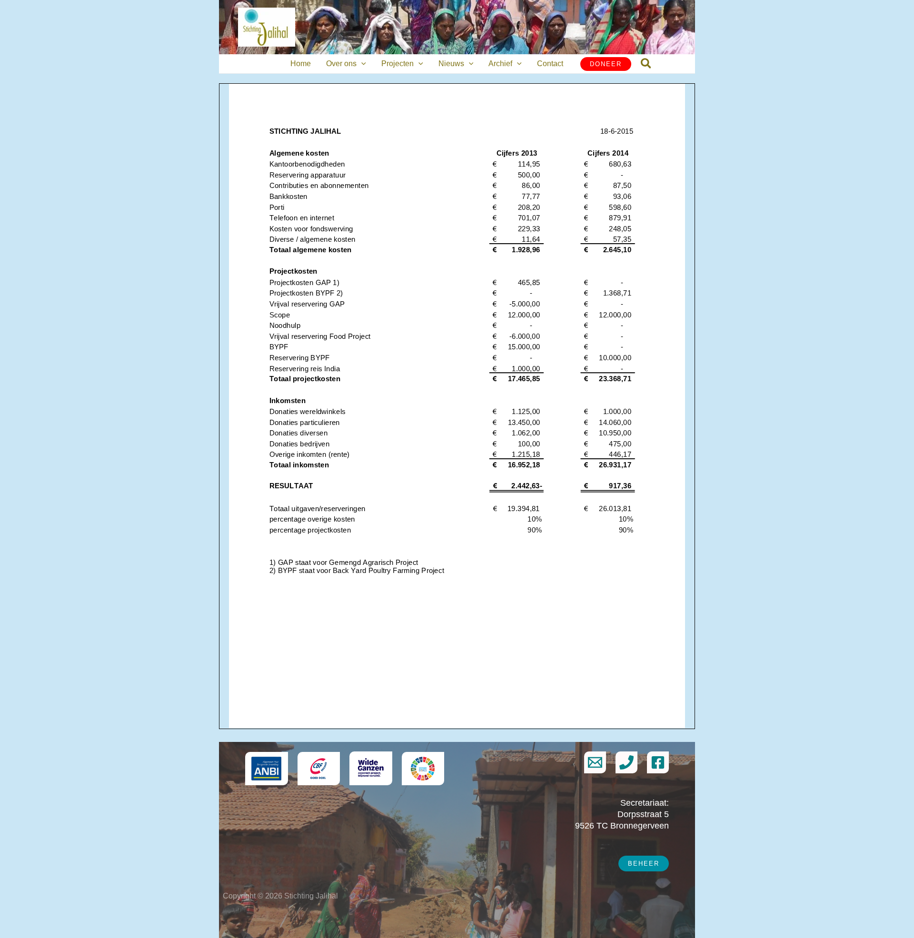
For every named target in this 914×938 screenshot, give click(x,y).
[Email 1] (595, 762)
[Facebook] (658, 762)
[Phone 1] (626, 762)
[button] (361, 63)
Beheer (643, 863)
